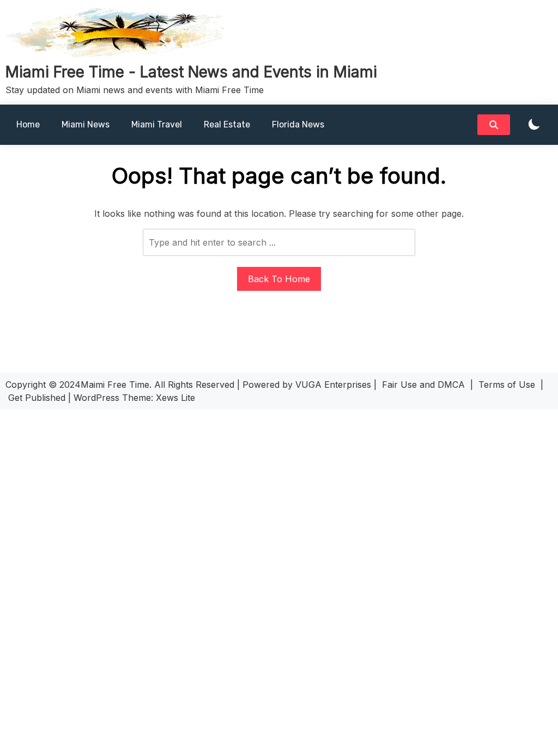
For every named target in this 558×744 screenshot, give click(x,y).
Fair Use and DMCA (423, 384)
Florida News (298, 124)
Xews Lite (175, 397)
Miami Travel (156, 124)
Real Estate (227, 124)
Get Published (36, 397)
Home (28, 124)
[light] (534, 125)
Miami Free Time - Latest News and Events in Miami (191, 72)
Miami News (86, 124)
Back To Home (279, 278)
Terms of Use (506, 384)
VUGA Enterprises (333, 384)
